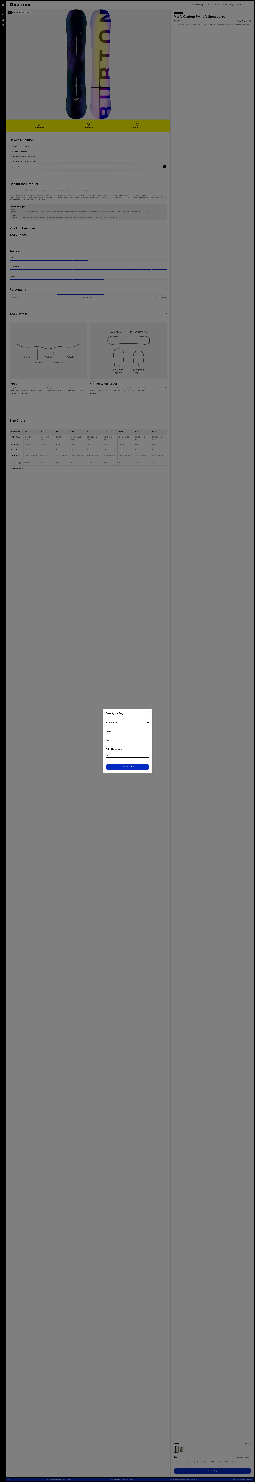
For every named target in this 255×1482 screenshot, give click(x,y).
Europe (108, 731)
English (109, 755)
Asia (107, 740)
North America (111, 722)
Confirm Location (127, 767)
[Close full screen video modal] (149, 712)
